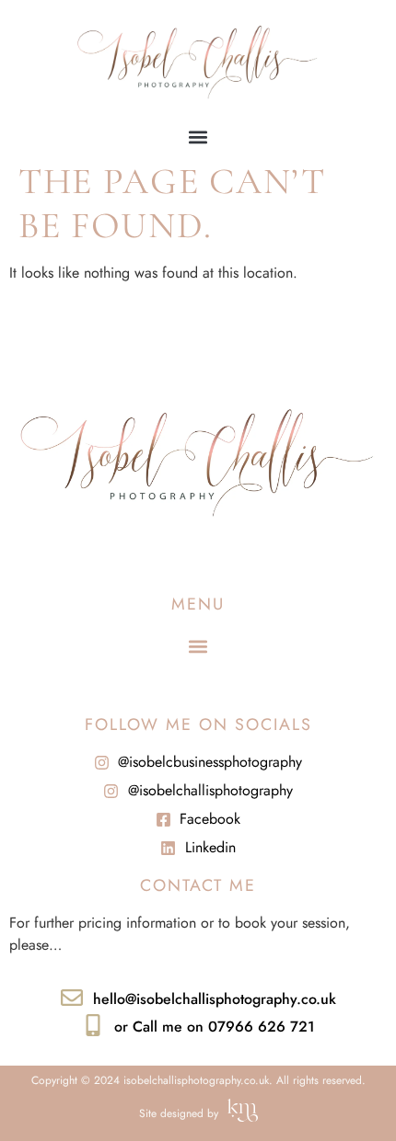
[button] (198, 136)
